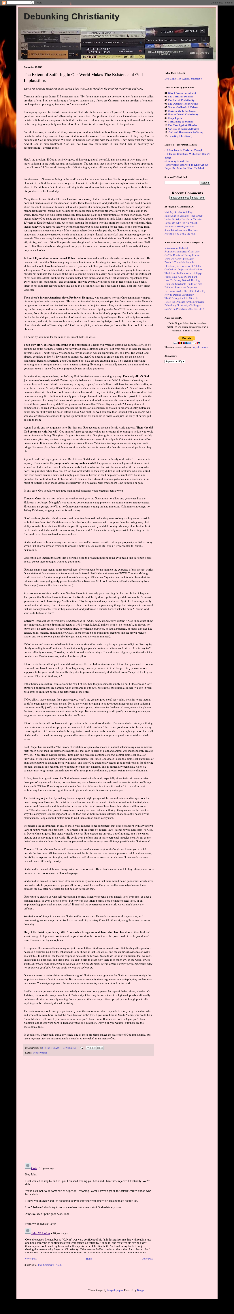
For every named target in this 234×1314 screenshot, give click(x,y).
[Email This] (88, 1048)
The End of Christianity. (181, 100)
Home (89, 1258)
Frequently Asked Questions (179, 226)
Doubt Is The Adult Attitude (179, 262)
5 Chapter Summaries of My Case (182, 251)
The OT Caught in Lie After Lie (181, 298)
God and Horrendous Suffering (186, 132)
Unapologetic (175, 118)
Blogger (141, 1290)
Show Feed (198, 197)
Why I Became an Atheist (182, 93)
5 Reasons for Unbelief (176, 248)
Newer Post (31, 1258)
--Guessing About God (177, 161)
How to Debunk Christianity (179, 294)
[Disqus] (89, 1109)
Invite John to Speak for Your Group (184, 215)
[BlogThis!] (91, 1048)
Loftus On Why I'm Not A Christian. (184, 219)
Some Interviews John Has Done (181, 230)
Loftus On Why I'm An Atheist (181, 222)
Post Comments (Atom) (50, 1264)
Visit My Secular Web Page (179, 212)
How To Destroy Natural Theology (183, 280)
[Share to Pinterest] (102, 1048)
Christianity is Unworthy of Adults (183, 266)
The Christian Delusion (180, 96)
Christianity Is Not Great (182, 111)
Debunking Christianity (72, 16)
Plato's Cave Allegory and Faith (181, 276)
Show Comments (180, 197)
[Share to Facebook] (98, 1048)
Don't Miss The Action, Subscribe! (184, 78)
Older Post (147, 1258)
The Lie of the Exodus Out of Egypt (183, 273)
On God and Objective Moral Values (183, 269)
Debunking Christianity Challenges (183, 305)
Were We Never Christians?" (179, 258)
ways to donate (200, 347)
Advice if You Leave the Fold (180, 233)
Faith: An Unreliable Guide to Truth (183, 284)
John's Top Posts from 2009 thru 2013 (184, 309)
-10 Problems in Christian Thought (184, 150)
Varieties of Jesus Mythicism (183, 129)
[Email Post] (81, 1047)
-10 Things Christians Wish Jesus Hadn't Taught (187, 155)
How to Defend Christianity (183, 114)
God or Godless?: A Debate (183, 107)
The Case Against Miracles (182, 125)
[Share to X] (95, 1048)
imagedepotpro (115, 1290)
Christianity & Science (180, 121)
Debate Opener (40, 1052)
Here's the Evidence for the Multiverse (184, 301)
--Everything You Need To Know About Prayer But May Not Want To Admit (186, 166)
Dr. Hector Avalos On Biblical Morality (185, 291)
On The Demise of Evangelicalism (182, 255)
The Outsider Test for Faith (183, 103)
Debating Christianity (181, 136)
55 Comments (69, 1047)
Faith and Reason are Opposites (181, 287)
